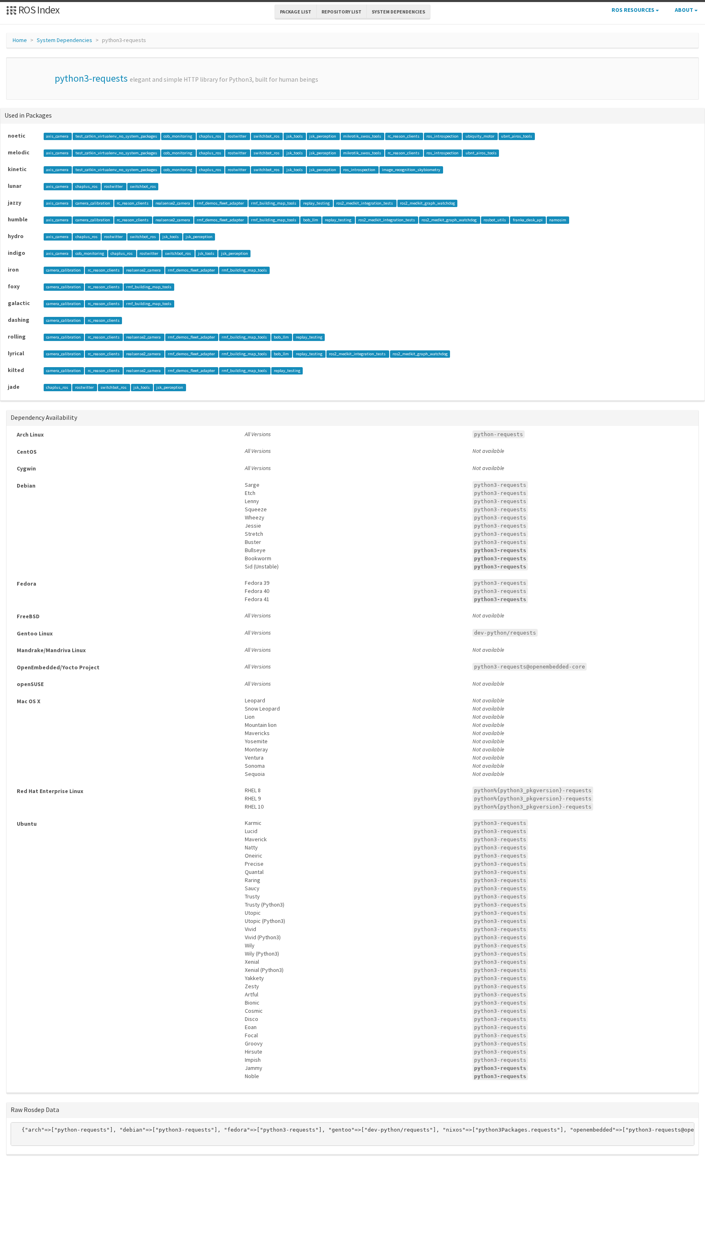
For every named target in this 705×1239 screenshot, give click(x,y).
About (684, 9)
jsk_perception (323, 136)
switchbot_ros (266, 136)
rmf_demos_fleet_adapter (221, 203)
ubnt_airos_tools (516, 136)
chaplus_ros (210, 136)
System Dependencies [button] (398, 12)
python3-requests (91, 78)
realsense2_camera (173, 203)
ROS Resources (634, 9)
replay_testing (316, 203)
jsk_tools (295, 136)
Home (20, 40)
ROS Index (38, 9)
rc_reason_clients (404, 136)
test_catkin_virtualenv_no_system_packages (116, 136)
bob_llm (311, 220)
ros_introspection (442, 136)
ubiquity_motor (480, 136)
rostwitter (237, 136)
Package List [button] (295, 12)
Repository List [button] (341, 12)
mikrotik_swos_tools (362, 136)
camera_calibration (93, 203)
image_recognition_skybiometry (411, 169)
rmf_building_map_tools (274, 203)
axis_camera (57, 136)
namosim (557, 220)
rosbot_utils (495, 220)
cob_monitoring (178, 136)
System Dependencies (64, 40)
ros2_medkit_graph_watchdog (427, 203)
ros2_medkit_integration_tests (365, 203)
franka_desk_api (528, 220)
